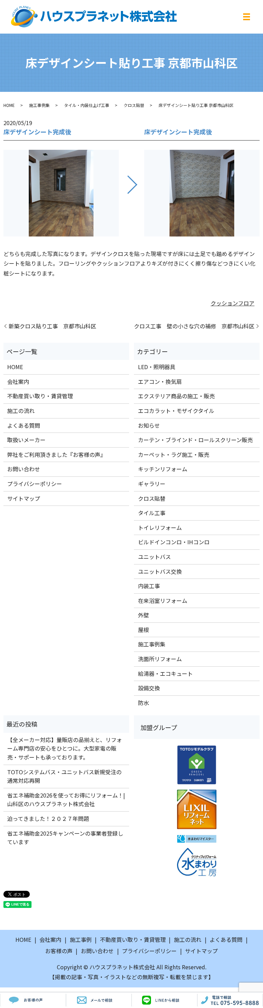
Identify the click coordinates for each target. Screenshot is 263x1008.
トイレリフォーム (160, 527)
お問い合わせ (23, 469)
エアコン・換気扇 (160, 381)
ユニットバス (154, 556)
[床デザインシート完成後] (61, 193)
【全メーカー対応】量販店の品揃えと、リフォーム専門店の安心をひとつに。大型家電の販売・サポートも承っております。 (64, 748)
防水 (143, 703)
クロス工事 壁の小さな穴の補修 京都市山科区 (194, 326)
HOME (9, 105)
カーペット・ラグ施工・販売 (173, 454)
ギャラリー (151, 483)
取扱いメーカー (26, 440)
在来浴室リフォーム (162, 600)
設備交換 (149, 688)
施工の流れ (21, 410)
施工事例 (81, 939)
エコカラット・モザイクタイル (176, 410)
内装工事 (149, 586)
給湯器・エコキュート (165, 673)
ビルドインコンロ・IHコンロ (174, 542)
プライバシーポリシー (34, 483)
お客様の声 (59, 951)
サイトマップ (23, 498)
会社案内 (18, 381)
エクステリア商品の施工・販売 (176, 396)
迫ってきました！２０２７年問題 (48, 818)
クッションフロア (232, 303)
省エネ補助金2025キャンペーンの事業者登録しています (65, 837)
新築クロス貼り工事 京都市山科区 (52, 326)
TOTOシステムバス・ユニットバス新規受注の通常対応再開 (64, 776)
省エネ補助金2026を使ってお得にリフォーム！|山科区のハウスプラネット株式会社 (66, 799)
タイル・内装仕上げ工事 (86, 105)
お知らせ (149, 425)
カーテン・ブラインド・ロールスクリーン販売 (195, 440)
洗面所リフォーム (160, 659)
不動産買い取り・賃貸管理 (40, 396)
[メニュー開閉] (246, 16)
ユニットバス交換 (160, 571)
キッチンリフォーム (162, 469)
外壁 (143, 615)
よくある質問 (23, 425)
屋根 (143, 630)
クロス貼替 (134, 105)
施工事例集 (39, 105)
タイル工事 (151, 513)
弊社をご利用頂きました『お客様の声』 (56, 454)
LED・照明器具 (156, 367)
